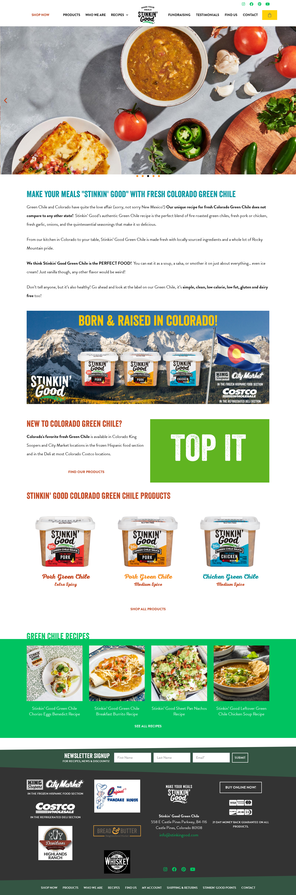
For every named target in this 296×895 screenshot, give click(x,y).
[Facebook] (251, 4)
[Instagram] (243, 4)
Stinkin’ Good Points (219, 887)
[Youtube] (267, 4)
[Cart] (269, 15)
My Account (152, 887)
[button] (5, 100)
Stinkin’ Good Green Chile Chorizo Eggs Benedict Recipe (54, 711)
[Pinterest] (259, 4)
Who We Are (95, 15)
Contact (250, 15)
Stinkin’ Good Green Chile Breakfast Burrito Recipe (116, 711)
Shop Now (49, 887)
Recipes (117, 15)
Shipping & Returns (182, 887)
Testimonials (207, 15)
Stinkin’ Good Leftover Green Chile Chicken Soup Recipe (241, 711)
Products (71, 15)
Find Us (231, 15)
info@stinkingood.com (178, 835)
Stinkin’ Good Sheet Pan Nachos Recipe (179, 711)
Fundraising (179, 15)
